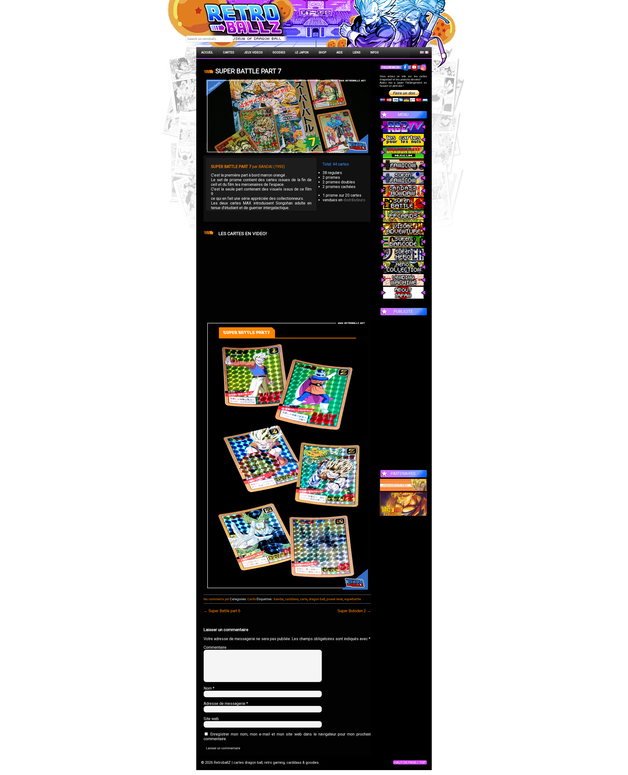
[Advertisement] (403, 390)
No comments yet (216, 599)
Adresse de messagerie (226, 703)
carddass (292, 599)
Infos (374, 52)
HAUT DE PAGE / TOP (410, 762)
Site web (211, 718)
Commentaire (215, 647)
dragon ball (317, 599)
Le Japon (302, 52)
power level (335, 599)
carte (303, 599)
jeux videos (253, 52)
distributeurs (354, 200)
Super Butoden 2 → (354, 611)
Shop (322, 52)
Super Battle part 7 (248, 71)
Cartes (228, 52)
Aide (339, 52)
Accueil (207, 52)
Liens (356, 52)
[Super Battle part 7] (287, 116)
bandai (279, 599)
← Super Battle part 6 (222, 611)
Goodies (279, 52)
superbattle (352, 599)
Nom (209, 688)
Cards (251, 599)
